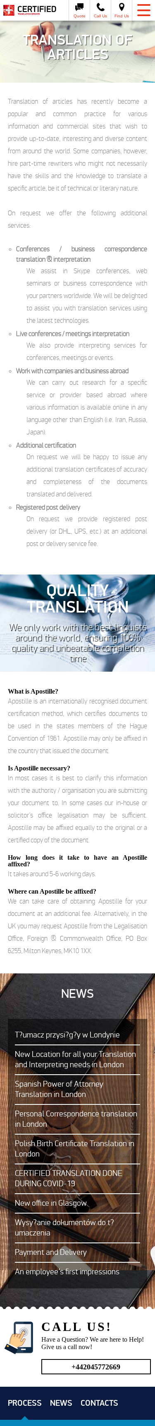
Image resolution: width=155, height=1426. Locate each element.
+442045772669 (96, 1367)
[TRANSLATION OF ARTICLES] (32, 10)
